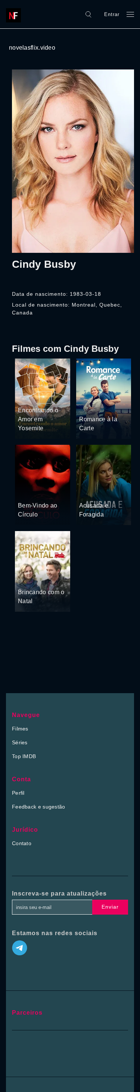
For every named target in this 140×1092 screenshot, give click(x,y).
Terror (25, 491)
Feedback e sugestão (38, 807)
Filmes (20, 729)
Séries (20, 742)
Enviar (110, 907)
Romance (53, 396)
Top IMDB (24, 756)
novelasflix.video (32, 47)
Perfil (18, 793)
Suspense (91, 481)
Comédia (29, 396)
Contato (21, 843)
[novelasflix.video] (15, 14)
